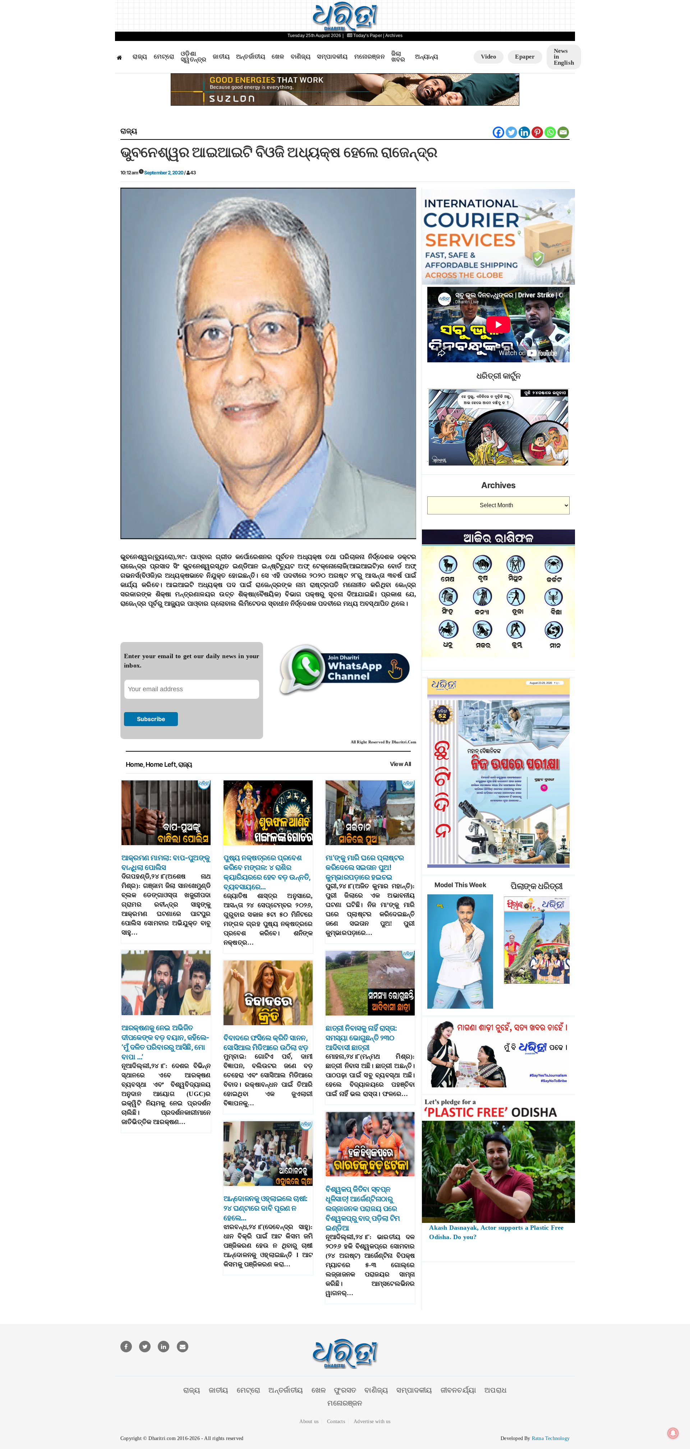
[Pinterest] (537, 132)
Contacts (336, 1421)
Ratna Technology (551, 1438)
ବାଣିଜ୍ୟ (301, 57)
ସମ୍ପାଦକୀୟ (332, 57)
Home (134, 764)
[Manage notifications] (673, 1433)
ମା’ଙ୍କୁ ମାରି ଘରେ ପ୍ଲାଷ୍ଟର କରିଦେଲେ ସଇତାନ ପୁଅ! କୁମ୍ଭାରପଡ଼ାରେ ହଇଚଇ (365, 867)
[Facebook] (498, 132)
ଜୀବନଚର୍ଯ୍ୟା (458, 1390)
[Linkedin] (524, 132)
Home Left (161, 764)
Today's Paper (367, 35)
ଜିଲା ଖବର (398, 57)
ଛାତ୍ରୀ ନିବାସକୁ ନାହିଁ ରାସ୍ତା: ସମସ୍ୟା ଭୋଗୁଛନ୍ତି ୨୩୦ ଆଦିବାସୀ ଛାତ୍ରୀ (361, 1038)
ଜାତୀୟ (221, 57)
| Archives (392, 35)
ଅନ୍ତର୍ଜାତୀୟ (250, 57)
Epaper (525, 56)
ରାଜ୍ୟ (140, 57)
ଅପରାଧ (495, 1390)
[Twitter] (511, 132)
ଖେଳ (278, 57)
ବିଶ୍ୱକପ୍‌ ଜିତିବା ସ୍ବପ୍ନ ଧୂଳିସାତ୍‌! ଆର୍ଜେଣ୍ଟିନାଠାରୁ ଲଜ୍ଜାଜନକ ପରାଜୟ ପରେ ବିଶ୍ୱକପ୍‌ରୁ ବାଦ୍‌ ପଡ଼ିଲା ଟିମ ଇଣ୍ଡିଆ (363, 1208)
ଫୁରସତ (345, 1390)
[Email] (563, 132)
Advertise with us (372, 1421)
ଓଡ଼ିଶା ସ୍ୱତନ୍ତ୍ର (193, 57)
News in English (564, 56)
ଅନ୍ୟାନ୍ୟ (426, 57)
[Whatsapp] (550, 132)
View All (400, 764)
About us (308, 1421)
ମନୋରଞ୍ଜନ (369, 57)
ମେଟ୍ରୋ (164, 57)
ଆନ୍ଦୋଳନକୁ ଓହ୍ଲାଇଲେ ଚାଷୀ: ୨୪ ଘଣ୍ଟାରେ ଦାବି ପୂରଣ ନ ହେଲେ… (266, 1208)
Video (488, 56)
